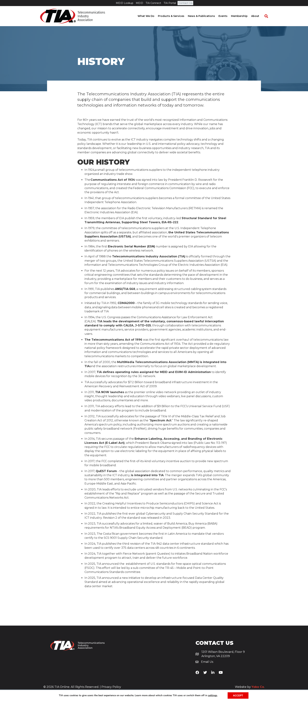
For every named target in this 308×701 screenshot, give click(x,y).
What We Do (146, 16)
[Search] (264, 16)
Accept (238, 695)
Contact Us (185, 3)
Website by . (250, 687)
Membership (239, 16)
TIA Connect (153, 3)
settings (212, 695)
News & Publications (201, 16)
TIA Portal (170, 3)
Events (223, 16)
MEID (139, 3)
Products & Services (171, 16)
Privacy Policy (111, 687)
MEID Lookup (124, 3)
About (255, 16)
